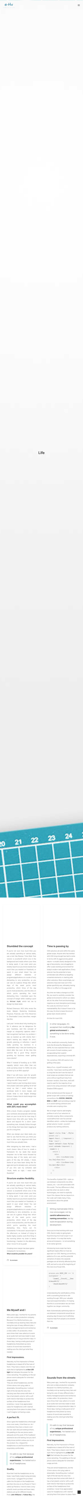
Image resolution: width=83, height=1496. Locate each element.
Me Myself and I (16, 1310)
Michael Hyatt (15, 1001)
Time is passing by (58, 946)
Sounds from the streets (61, 1377)
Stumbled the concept (20, 946)
